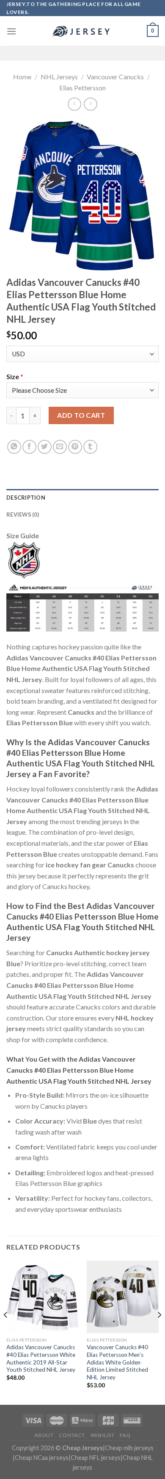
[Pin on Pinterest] (75, 447)
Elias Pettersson (82, 88)
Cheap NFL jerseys (96, 1457)
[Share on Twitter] (45, 447)
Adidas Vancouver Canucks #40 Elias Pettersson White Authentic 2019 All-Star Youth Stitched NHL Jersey (40, 1358)
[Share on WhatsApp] (14, 447)
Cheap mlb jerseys (129, 1447)
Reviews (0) (22, 514)
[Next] (159, 1332)
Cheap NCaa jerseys (42, 1457)
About (43, 1435)
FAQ (125, 1435)
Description (25, 497)
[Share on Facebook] (29, 447)
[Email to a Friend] (60, 447)
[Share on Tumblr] (90, 447)
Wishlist (103, 1435)
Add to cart (81, 415)
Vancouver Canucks (115, 77)
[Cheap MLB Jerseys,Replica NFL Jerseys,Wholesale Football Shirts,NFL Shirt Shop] (82, 31)
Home (22, 77)
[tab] (82, 497)
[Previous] (6, 1332)
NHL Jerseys (59, 77)
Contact (72, 1435)
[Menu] (11, 31)
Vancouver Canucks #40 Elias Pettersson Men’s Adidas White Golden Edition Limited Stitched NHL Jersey (117, 1362)
